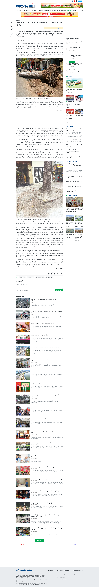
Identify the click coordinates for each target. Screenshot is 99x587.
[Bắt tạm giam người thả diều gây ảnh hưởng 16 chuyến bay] (23, 482)
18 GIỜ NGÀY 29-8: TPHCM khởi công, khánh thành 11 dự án (70, 104)
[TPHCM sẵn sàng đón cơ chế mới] (79, 111)
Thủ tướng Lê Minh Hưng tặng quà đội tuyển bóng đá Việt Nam (46, 431)
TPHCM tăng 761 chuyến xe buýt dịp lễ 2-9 (42, 443)
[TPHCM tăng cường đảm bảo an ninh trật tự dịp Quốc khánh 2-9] (23, 399)
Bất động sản (55, 10)
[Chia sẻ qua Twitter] (11, 29)
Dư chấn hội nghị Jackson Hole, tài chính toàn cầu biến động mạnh (74, 165)
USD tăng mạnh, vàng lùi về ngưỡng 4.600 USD (74, 145)
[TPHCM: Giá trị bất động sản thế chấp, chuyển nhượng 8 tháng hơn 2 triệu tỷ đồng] (74, 202)
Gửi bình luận (59, 290)
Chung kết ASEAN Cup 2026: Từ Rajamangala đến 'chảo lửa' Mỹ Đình (75, 55)
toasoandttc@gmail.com (62, 579)
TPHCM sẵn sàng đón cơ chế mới (79, 116)
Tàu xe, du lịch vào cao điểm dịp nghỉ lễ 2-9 (42, 407)
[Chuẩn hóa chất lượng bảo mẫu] (23, 339)
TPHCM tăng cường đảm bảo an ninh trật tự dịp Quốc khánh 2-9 (47, 395)
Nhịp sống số (47, 10)
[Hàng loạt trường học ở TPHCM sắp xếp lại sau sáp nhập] (23, 387)
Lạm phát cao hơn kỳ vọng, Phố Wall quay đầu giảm (74, 191)
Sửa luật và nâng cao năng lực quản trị (70, 236)
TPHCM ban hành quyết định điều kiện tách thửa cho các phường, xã (79, 237)
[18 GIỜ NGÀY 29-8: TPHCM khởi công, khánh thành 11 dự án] (70, 97)
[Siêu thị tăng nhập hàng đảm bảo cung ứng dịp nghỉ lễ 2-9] (23, 470)
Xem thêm (39, 540)
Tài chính (34, 10)
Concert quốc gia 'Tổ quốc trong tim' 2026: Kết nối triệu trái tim (75, 63)
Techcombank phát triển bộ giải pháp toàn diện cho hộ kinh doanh (74, 140)
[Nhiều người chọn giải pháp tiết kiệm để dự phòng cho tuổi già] (23, 458)
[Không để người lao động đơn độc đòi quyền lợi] (23, 327)
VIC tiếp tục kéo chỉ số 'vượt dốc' (73, 186)
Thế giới (74, 10)
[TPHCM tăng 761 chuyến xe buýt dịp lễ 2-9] (23, 446)
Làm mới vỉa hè (22, 277)
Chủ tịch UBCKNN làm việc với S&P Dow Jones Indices (74, 177)
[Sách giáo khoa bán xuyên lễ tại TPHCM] (23, 422)
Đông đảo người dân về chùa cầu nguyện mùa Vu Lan (45, 503)
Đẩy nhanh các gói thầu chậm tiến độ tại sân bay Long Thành (79, 224)
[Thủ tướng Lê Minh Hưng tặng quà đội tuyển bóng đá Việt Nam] (23, 434)
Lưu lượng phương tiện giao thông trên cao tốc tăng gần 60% (46, 300)
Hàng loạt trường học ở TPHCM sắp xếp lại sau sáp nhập (45, 383)
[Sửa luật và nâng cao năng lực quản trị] (70, 230)
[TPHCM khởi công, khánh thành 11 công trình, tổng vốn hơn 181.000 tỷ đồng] (70, 111)
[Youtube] (74, 1)
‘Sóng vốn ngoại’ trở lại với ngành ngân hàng (74, 157)
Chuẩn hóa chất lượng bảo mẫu (39, 335)
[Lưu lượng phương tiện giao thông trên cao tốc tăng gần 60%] (23, 303)
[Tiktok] (76, 1)
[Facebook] (73, 1)
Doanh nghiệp (62, 10)
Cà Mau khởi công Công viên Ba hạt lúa (78, 103)
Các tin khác (21, 297)
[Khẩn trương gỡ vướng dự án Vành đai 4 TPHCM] (70, 218)
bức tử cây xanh (30, 277)
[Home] (17, 10)
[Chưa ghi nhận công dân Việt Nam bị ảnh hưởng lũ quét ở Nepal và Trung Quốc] (23, 518)
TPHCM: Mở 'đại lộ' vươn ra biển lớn (74, 90)
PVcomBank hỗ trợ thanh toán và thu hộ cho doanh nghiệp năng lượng (74, 151)
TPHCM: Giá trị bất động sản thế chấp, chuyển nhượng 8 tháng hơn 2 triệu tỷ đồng (74, 210)
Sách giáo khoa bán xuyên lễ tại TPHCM (41, 419)
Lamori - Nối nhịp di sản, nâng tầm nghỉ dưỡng (75, 48)
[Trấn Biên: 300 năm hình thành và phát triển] (23, 375)
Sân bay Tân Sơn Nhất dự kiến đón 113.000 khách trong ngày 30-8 (47, 312)
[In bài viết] (11, 35)
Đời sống (69, 10)
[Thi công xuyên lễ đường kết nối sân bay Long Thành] (23, 351)
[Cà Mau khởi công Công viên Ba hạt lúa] (79, 97)
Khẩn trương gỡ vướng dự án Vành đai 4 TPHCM (69, 224)
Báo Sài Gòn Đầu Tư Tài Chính (26, 5)
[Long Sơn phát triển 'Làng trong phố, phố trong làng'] (23, 494)
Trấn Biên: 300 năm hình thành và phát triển (42, 371)
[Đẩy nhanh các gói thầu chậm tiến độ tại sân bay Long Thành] (79, 218)
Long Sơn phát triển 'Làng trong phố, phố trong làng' (45, 491)
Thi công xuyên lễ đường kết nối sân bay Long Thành (45, 347)
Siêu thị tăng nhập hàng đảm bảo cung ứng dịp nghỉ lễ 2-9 (46, 467)
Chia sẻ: (44, 273)
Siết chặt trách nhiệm (40, 277)
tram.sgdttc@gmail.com (78, 570)
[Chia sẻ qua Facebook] (11, 26)
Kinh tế (20, 10)
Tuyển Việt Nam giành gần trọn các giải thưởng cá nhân (76, 70)
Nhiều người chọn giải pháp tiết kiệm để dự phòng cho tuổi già (46, 455)
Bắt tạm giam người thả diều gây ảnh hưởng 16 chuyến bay (46, 479)
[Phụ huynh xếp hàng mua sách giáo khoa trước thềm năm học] (23, 363)
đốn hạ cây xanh (49, 277)
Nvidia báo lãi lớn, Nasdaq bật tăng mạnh (74, 182)
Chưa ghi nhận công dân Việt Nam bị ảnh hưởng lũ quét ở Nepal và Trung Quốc (46, 515)
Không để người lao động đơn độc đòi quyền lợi (43, 323)
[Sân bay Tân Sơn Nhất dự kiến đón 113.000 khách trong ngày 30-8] (23, 315)
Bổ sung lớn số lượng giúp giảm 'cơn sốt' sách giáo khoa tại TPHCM (46, 528)
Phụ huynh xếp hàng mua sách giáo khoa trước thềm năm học (46, 359)
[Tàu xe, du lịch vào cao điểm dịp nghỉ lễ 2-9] (23, 411)
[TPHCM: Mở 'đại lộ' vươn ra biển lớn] (74, 83)
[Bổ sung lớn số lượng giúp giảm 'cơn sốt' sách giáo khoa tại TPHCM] (23, 531)
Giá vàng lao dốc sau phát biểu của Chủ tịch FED (74, 129)
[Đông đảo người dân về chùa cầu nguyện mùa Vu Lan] (23, 506)
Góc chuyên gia (26, 10)
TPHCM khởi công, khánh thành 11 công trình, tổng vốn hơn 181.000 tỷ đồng (69, 119)
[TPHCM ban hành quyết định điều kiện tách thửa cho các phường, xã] (79, 230)
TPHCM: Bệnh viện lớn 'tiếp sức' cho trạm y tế (75, 42)
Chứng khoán (40, 10)
